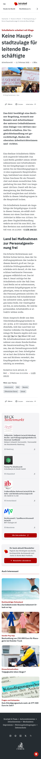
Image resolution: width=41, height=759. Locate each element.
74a (12, 336)
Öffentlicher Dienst (11, 391)
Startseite (5, 19)
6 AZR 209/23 (30, 230)
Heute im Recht (16, 19)
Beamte (25, 387)
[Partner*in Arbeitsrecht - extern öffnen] (34, 474)
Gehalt (23, 391)
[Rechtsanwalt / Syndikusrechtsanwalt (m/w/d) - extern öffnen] (34, 527)
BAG (17, 387)
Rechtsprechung (29, 19)
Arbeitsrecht (9, 387)
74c (19, 336)
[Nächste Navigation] (37, 9)
